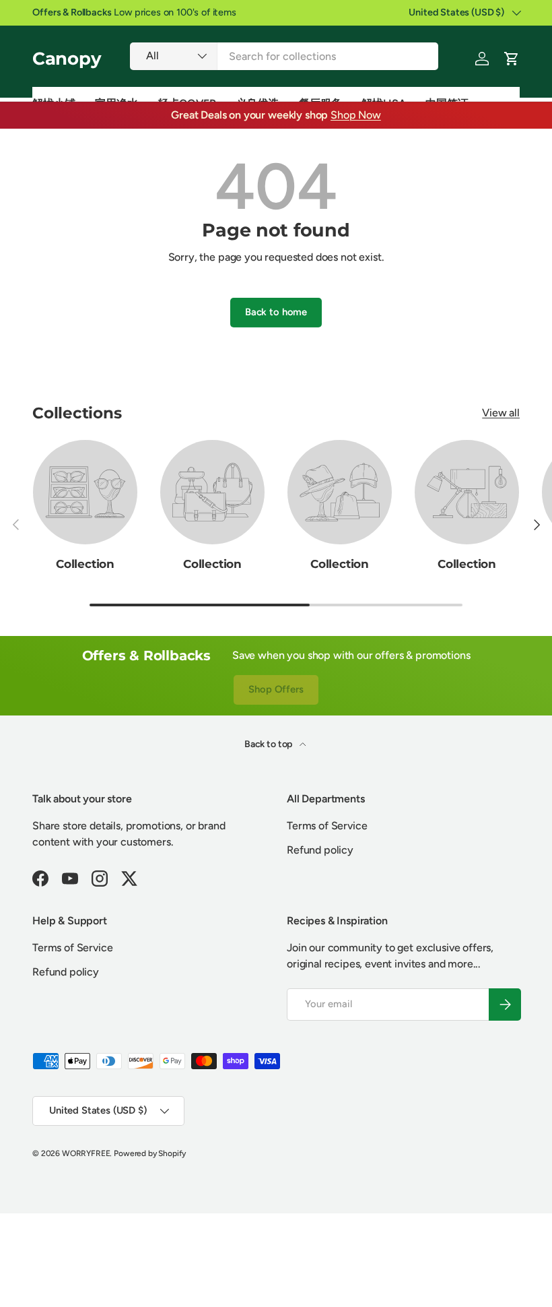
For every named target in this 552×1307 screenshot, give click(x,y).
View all (501, 412)
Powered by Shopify (150, 1153)
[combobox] (284, 56)
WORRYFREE (86, 1153)
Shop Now (356, 114)
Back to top (269, 744)
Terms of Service (327, 825)
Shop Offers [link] (275, 689)
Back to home (276, 312)
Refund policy (320, 849)
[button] (511, 58)
